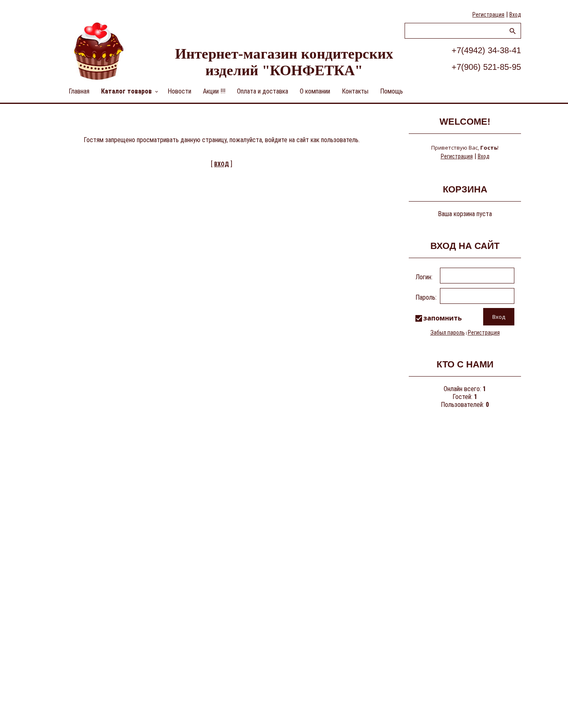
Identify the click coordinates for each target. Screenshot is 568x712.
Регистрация (488, 14)
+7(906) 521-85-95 (486, 66)
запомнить (442, 318)
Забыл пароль (447, 332)
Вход (515, 14)
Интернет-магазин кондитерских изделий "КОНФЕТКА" (284, 62)
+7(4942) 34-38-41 (486, 50)
